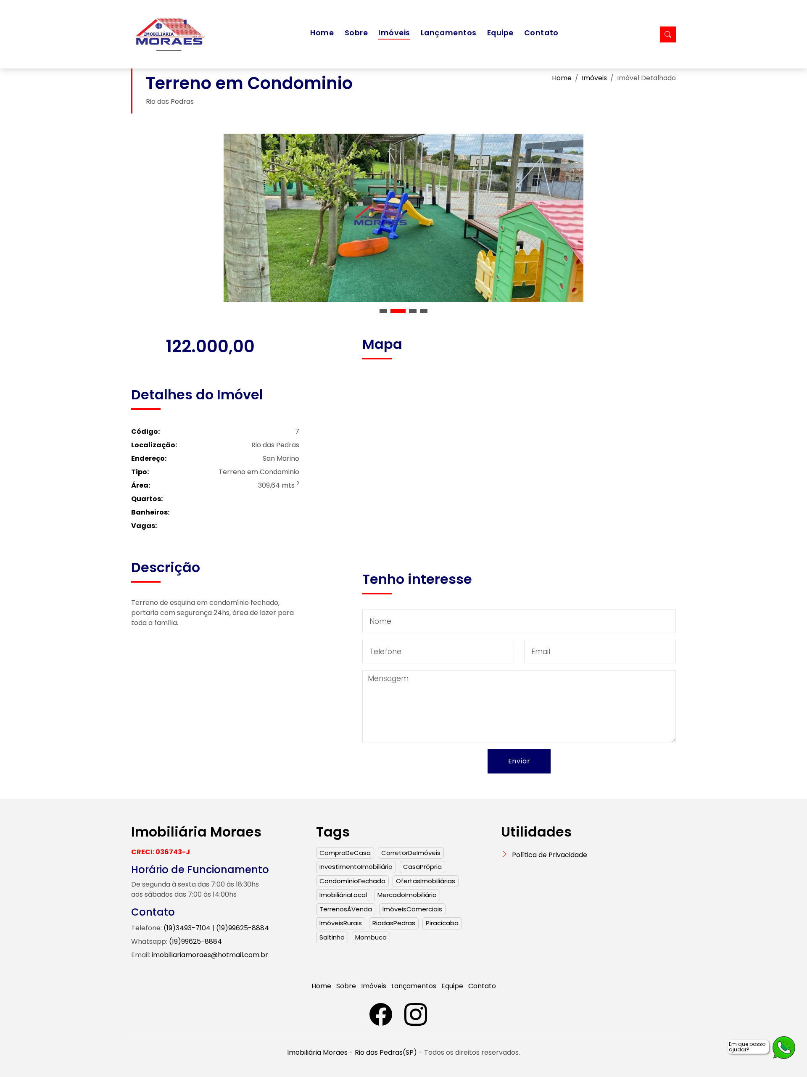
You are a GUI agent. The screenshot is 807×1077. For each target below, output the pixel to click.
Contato (541, 33)
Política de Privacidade (549, 855)
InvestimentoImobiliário (356, 866)
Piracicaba (442, 923)
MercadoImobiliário (407, 894)
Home (322, 33)
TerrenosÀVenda (345, 909)
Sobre (356, 33)
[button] (383, 311)
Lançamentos (449, 33)
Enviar (519, 761)
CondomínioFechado (352, 880)
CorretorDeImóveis (410, 852)
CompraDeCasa (345, 852)
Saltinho (332, 937)
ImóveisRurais (340, 923)
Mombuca (371, 937)
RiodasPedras (393, 923)
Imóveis (394, 33)
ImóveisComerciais (412, 909)
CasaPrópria (422, 866)
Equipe (500, 33)
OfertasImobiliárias (425, 880)
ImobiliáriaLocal (343, 894)
